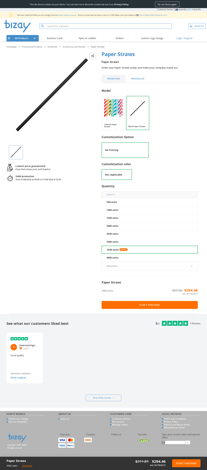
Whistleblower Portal (174, 427)
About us (64, 418)
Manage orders (119, 424)
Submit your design (18, 418)
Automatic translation (21, 373)
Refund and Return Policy (176, 424)
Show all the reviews (102, 397)
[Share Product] (92, 56)
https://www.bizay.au (67, 15)
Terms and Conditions (174, 418)
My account (117, 421)
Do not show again (167, 4)
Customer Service (165, 9)
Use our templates (17, 421)
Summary (27, 465)
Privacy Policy (170, 421)
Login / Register (184, 38)
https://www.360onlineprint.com (153, 15)
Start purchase (149, 304)
